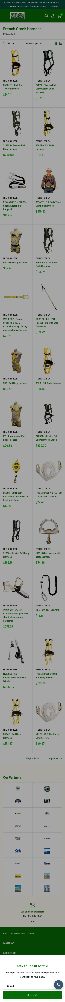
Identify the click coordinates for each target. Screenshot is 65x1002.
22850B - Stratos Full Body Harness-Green (47, 438)
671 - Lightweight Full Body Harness (14, 438)
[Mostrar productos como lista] (60, 43)
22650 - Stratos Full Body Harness (16, 555)
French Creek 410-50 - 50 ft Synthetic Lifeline (49, 494)
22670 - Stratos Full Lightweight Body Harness (46, 89)
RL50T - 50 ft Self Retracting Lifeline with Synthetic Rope (15, 496)
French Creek (10, 81)
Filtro (11, 43)
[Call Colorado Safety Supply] (58, 984)
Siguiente (53, 758)
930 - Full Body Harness (15, 383)
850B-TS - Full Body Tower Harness (13, 87)
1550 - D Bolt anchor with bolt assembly (48, 555)
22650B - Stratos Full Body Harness (47, 264)
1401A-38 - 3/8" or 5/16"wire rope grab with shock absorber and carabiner (15, 615)
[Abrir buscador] (46, 15)
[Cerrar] (60, 960)
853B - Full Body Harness (48, 383)
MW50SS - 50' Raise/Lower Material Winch (14, 677)
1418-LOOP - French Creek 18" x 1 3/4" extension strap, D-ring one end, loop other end (15, 324)
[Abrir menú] (4, 16)
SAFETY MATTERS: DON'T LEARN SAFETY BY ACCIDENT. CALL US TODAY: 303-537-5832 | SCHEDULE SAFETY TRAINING (32, 4)
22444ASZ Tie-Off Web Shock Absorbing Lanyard (15, 206)
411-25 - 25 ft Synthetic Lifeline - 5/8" (47, 736)
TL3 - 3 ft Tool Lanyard (47, 609)
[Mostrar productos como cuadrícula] (55, 43)
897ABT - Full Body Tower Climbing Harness (49, 204)
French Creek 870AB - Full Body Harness (47, 675)
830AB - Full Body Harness (12, 736)
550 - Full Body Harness (15, 262)
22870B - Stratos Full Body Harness (14, 147)
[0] (59, 16)
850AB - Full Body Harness (45, 147)
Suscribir (32, 995)
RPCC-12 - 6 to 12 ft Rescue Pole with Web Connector (47, 323)
